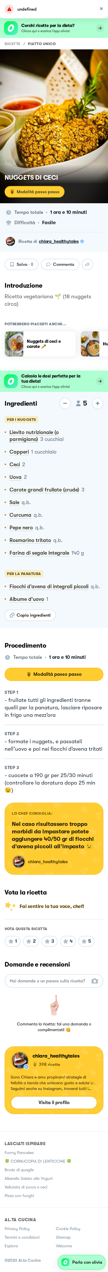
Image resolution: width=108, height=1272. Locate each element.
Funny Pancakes (19, 1152)
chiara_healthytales (59, 241)
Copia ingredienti (34, 615)
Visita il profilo (54, 1102)
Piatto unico (42, 44)
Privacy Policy (17, 1228)
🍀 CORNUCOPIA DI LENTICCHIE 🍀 (38, 1161)
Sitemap (63, 1237)
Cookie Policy (68, 1228)
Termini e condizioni (22, 1237)
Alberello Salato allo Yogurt (29, 1178)
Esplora (11, 1246)
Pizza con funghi (19, 1195)
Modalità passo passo (38, 191)
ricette (12, 44)
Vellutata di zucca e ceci (26, 1187)
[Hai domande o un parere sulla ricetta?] (49, 981)
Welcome (64, 1246)
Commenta (63, 264)
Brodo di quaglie (19, 1170)
